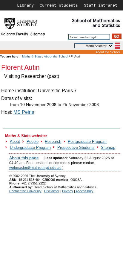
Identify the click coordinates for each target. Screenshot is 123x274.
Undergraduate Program (30, 147)
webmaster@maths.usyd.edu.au (35, 167)
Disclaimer (51, 191)
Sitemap (37, 33)
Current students (59, 5)
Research (53, 141)
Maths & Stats (31, 56)
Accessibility (84, 191)
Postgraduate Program (87, 141)
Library (25, 5)
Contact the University (25, 191)
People (33, 141)
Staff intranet (100, 5)
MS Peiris (23, 112)
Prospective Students (76, 147)
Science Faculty (14, 33)
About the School (108, 52)
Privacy (67, 191)
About (15, 141)
